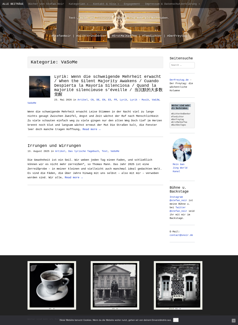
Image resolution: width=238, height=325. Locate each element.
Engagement (132, 4)
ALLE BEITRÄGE (12, 4)
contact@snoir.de (181, 235)
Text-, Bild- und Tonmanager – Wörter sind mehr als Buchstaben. (119, 17)
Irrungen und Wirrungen (54, 145)
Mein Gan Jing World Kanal (180, 168)
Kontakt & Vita (105, 4)
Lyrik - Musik (139, 100)
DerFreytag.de (179, 79)
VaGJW (155, 100)
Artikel (83, 100)
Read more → (91, 129)
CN (92, 100)
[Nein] (234, 321)
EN (103, 100)
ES (109, 100)
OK (175, 320)
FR (115, 100)
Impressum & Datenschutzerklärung (171, 4)
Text (105, 151)
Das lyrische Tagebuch (83, 151)
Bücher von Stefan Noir (46, 4)
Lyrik (123, 100)
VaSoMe (32, 103)
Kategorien (78, 4)
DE (97, 100)
